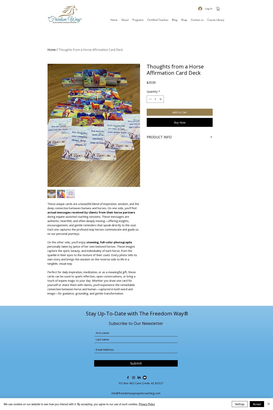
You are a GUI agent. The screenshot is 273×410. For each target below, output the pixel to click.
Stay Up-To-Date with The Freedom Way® (137, 313)
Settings (239, 404)
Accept (257, 404)
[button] (218, 9)
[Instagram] (133, 377)
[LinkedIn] (139, 377)
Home (51, 50)
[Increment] (160, 99)
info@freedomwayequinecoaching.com (135, 393)
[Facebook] (128, 377)
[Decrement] (149, 99)
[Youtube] (145, 377)
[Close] (268, 404)
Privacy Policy (147, 404)
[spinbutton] (155, 99)
